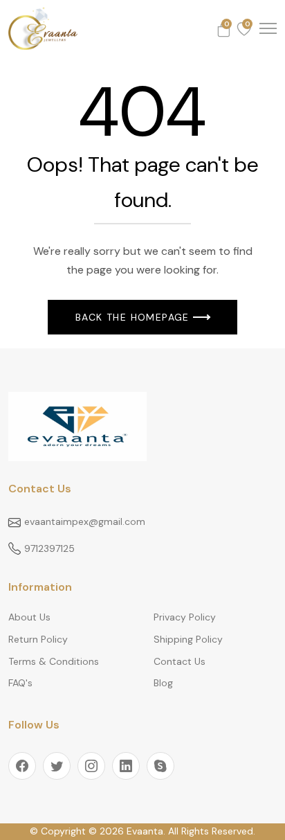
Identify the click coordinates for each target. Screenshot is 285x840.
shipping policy (188, 639)
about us (29, 617)
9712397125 (49, 548)
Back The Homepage (132, 317)
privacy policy (185, 617)
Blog (163, 683)
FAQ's (20, 683)
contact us (179, 661)
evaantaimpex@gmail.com (84, 521)
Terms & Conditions (53, 661)
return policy (38, 639)
